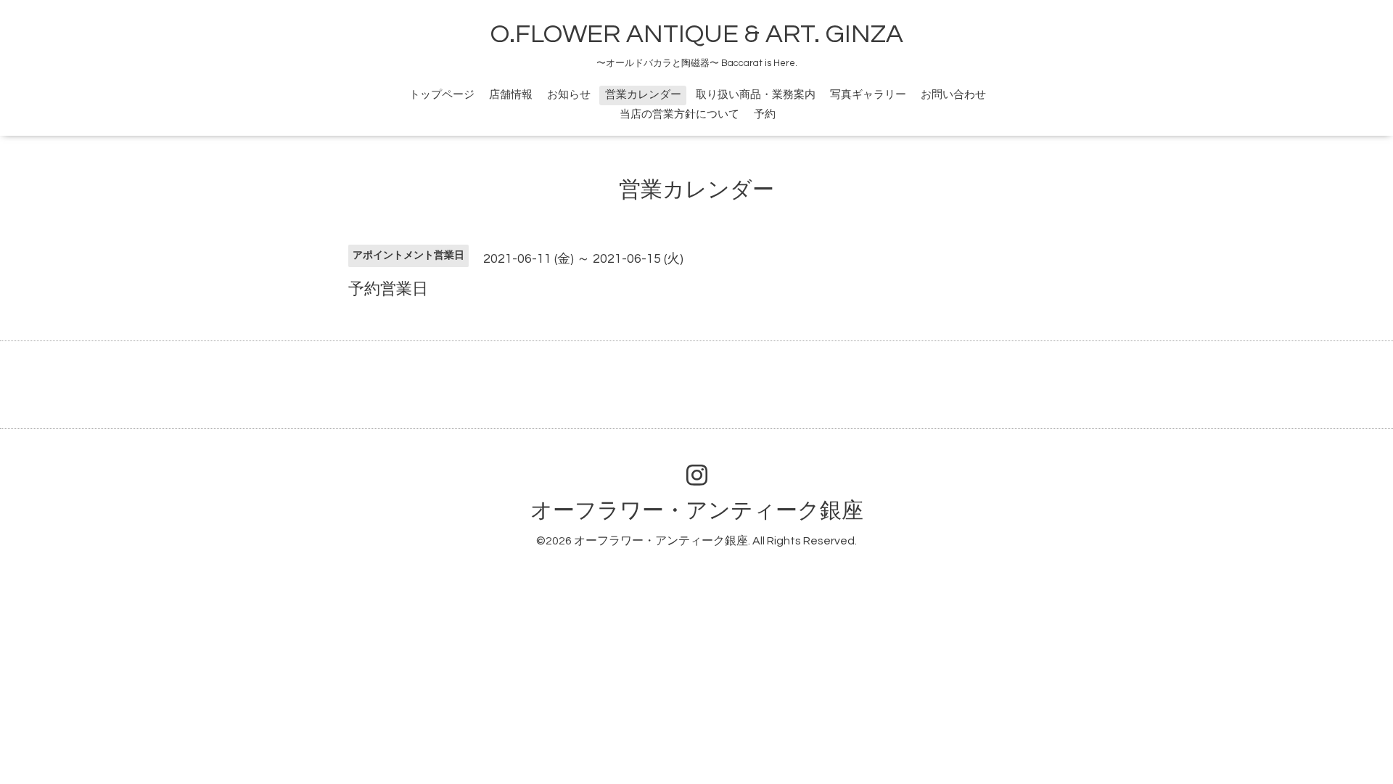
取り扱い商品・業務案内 (755, 94)
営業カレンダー (643, 94)
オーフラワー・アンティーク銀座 (696, 510)
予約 (765, 114)
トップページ (441, 94)
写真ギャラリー (868, 94)
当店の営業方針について (679, 114)
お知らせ (569, 94)
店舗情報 (511, 94)
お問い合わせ (953, 94)
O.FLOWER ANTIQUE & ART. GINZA (696, 34)
